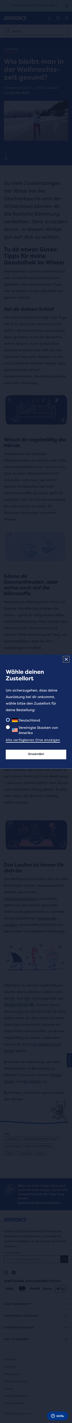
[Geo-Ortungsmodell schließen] (66, 659)
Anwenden (36, 754)
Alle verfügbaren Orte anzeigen (33, 740)
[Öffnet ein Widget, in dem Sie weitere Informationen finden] (57, 1416)
